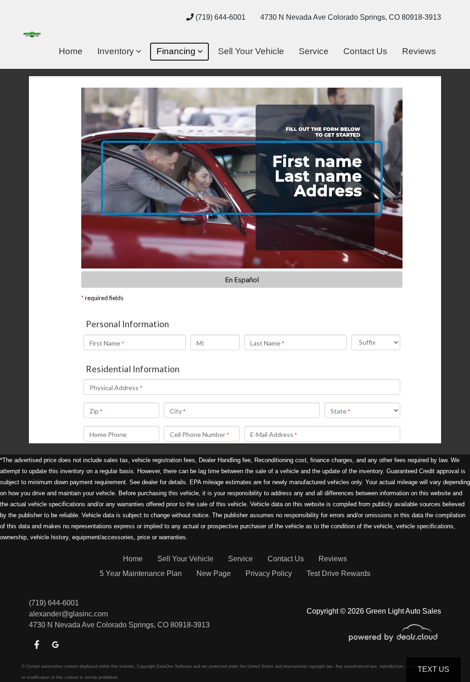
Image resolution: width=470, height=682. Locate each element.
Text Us (433, 669)
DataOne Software (174, 666)
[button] (119, 52)
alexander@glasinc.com (68, 614)
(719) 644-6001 (220, 17)
